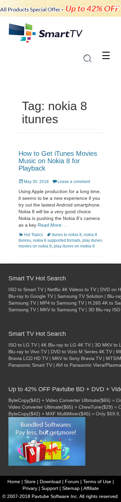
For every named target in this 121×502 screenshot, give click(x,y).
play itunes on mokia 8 (74, 246)
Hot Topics (33, 234)
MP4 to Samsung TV (62, 303)
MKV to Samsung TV (62, 309)
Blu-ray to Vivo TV (27, 351)
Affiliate (91, 488)
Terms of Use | (98, 481)
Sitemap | (72, 488)
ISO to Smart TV (25, 289)
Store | (31, 481)
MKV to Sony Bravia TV (77, 358)
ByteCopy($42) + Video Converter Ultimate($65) (59, 400)
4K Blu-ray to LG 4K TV (66, 345)
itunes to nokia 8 (67, 234)
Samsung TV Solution (80, 296)
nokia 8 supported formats (56, 240)
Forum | (73, 481)
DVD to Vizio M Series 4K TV (81, 351)
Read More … (53, 225)
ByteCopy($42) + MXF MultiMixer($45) (49, 413)
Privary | (31, 488)
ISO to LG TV (22, 345)
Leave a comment (73, 181)
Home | (15, 481)
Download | (52, 481)
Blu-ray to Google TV (30, 296)
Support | (51, 488)
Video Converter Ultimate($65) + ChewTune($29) (60, 407)
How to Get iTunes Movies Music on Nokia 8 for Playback (57, 161)
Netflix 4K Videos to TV (71, 289)
